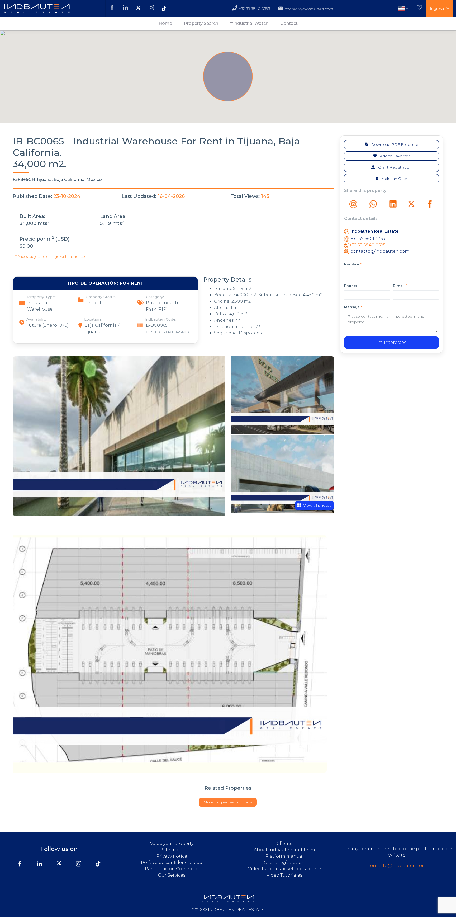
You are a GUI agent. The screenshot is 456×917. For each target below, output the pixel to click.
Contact (289, 23)
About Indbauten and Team (284, 849)
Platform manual (284, 856)
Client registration (284, 862)
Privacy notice (171, 856)
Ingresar (438, 8)
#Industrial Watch (249, 23)
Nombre (353, 264)
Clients (284, 843)
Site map (172, 849)
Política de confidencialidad (171, 862)
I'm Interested (391, 342)
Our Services (171, 875)
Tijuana (227, 802)
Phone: (350, 286)
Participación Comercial (172, 868)
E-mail (400, 286)
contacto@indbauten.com (379, 251)
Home (165, 23)
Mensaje (353, 307)
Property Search (201, 23)
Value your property (171, 843)
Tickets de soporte (301, 868)
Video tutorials (264, 868)
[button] (403, 8)
